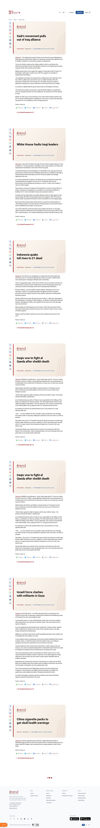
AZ (86, 824)
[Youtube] (21, 818)
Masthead (48, 795)
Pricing (63, 793)
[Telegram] (24, 818)
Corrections (49, 802)
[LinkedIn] (28, 818)
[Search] (59, 12)
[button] (10, 23)
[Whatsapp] (10, 818)
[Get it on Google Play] (85, 818)
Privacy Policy (81, 795)
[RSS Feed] (31, 818)
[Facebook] (14, 818)
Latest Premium (34, 795)
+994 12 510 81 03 (13, 806)
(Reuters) (18, 57)
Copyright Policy (82, 798)
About (47, 793)
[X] (17, 818)
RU (89, 824)
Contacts (48, 798)
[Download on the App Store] (74, 818)
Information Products (67, 795)
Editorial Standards (50, 800)
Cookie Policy (81, 800)
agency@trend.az (13, 808)
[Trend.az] (14, 12)
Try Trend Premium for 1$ (25, 112)
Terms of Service (82, 793)
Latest (31, 793)
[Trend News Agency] (13, 792)
